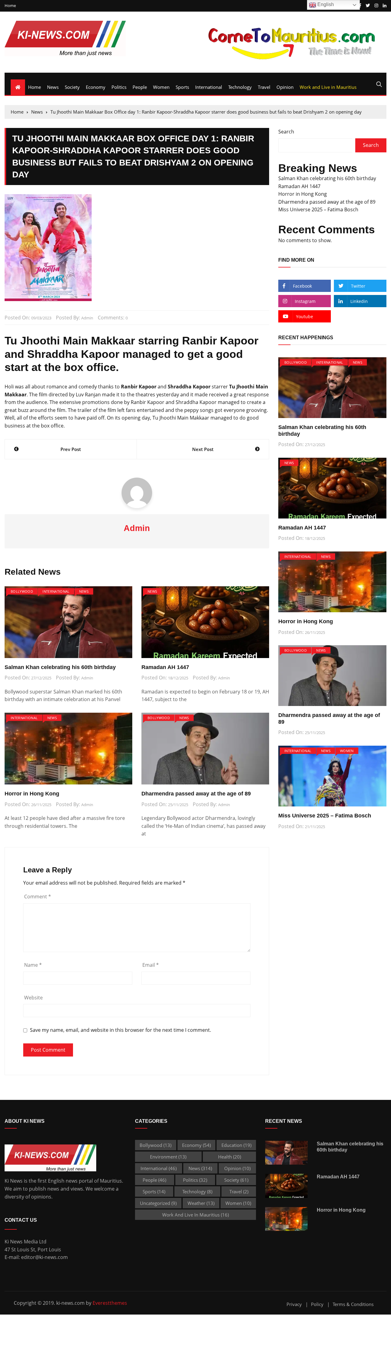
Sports (182, 87)
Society (72, 87)
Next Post (203, 449)
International (208, 87)
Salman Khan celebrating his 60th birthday (60, 667)
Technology (240, 87)
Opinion (285, 87)
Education (236, 1145)
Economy (95, 87)
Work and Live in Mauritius (328, 87)
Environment (168, 1157)
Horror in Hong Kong (32, 794)
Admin (87, 318)
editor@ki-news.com (44, 1257)
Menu (12, 76)
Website (33, 997)
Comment (37, 896)
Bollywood (22, 591)
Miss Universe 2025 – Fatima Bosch (318, 209)
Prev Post (70, 449)
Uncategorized (158, 1203)
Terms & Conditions (353, 1304)
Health (229, 1157)
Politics (118, 87)
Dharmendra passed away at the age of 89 (196, 794)
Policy (317, 1304)
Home (10, 6)
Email (150, 965)
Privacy (294, 1304)
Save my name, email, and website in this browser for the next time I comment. (120, 1030)
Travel (264, 87)
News (53, 87)
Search (286, 131)
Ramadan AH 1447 (165, 667)
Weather (201, 1203)
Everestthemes (110, 1303)
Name (33, 965)
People (140, 87)
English (325, 4)
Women (161, 87)
